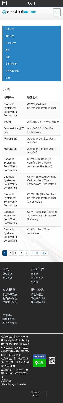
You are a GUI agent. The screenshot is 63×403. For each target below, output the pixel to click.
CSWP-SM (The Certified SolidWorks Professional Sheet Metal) (41, 198)
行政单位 (37, 269)
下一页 (35, 253)
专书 (8, 50)
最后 (44, 253)
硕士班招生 (37, 294)
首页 (5, 269)
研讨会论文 (11, 43)
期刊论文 (10, 36)
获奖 (8, 57)
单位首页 (7, 277)
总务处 (34, 281)
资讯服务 (8, 289)
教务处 (34, 273)
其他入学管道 (9, 323)
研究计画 (10, 29)
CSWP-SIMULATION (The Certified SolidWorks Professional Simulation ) (41, 180)
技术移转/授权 (12, 71)
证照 (8, 78)
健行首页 (7, 273)
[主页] (25, 12)
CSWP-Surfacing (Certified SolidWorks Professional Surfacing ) (42, 215)
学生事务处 (37, 277)
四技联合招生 (38, 298)
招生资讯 (37, 289)
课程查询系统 (9, 302)
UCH (31, 3)
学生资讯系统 (9, 294)
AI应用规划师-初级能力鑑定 (43, 121)
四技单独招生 (38, 302)
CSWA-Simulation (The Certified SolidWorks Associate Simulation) (40, 162)
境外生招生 (8, 319)
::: (1, 18)
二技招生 (7, 315)
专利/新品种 (11, 64)
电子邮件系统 (9, 298)
